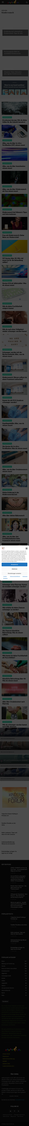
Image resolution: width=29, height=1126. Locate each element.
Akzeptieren (14, 564)
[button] (26, 548)
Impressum (25, 576)
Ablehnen (14, 569)
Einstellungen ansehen (14, 573)
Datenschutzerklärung (15, 576)
